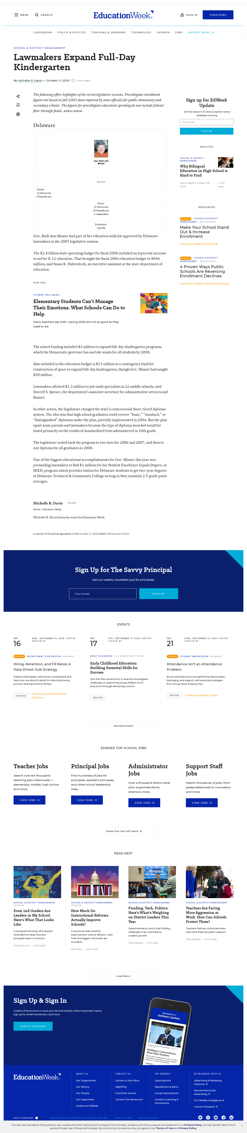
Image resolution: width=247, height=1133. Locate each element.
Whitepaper (208, 222)
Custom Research (205, 1106)
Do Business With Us (207, 1073)
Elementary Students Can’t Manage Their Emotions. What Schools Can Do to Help (79, 307)
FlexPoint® (211, 244)
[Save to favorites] (18, 105)
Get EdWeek (162, 1073)
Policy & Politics (72, 32)
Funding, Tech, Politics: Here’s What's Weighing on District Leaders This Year (148, 915)
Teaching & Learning (108, 32)
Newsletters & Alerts (166, 1086)
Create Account (33, 1026)
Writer (37, 509)
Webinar (68, 656)
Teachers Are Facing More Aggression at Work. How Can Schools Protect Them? (206, 915)
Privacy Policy (148, 1118)
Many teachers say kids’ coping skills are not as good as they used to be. (76, 324)
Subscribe (218, 14)
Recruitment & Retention (44, 656)
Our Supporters (85, 1099)
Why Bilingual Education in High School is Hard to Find (204, 171)
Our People (82, 1093)
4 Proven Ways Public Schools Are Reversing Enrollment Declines (202, 271)
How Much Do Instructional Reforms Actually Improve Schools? (89, 918)
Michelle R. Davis (30, 80)
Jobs (179, 32)
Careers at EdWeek (87, 1105)
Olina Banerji (135, 942)
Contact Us (123, 1073)
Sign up (159, 593)
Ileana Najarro (188, 183)
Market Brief (200, 32)
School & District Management (40, 48)
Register (21, 696)
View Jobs (28, 800)
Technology (141, 32)
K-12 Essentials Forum (129, 656)
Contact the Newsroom (129, 1099)
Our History (82, 1086)
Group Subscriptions (167, 1093)
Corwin (213, 695)
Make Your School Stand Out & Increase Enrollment (204, 232)
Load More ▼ (123, 976)
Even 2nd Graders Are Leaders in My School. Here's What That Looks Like (34, 918)
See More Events (123, 725)
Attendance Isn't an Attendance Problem (194, 667)
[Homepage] (123, 15)
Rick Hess (76, 949)
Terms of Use (123, 1118)
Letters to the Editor (127, 1080)
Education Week (51, 509)
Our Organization (86, 1080)
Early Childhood (101, 656)
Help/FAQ (121, 1086)
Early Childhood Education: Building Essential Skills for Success (114, 668)
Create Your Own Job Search (122, 831)
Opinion (163, 32)
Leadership (42, 32)
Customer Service (125, 1093)
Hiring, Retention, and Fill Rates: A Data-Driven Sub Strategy (42, 667)
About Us (82, 1073)
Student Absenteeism (194, 656)
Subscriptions (163, 1080)
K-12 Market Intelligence (208, 1100)
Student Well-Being (46, 295)
